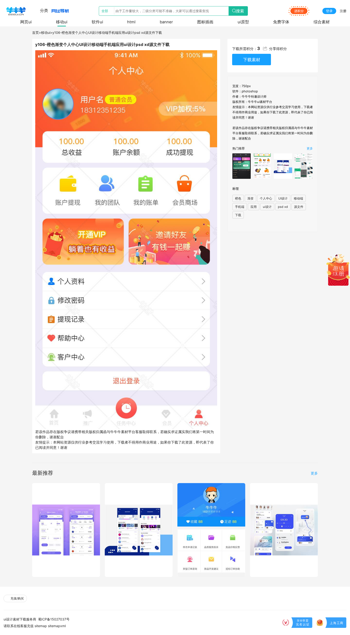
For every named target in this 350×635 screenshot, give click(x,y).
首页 (35, 32)
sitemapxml (57, 626)
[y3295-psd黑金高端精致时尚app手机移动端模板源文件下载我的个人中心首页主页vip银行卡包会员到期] (241, 166)
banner (166, 22)
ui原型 (243, 22)
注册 (343, 11)
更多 (310, 148)
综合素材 (322, 22)
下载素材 (251, 59)
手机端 (239, 207)
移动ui (61, 22)
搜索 (240, 11)
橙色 (238, 198)
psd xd (283, 207)
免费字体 (281, 22)
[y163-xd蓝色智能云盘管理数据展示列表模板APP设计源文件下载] (283, 166)
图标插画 (205, 22)
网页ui (26, 22)
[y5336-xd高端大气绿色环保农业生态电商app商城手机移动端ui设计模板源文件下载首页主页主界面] (262, 166)
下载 (238, 215)
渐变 (250, 198)
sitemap (41, 626)
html (131, 22)
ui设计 (267, 207)
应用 (253, 207)
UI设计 (283, 198)
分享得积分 (278, 48)
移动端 (298, 198)
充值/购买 (17, 598)
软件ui (97, 22)
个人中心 (266, 198)
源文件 (298, 207)
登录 (329, 11)
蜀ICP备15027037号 (54, 619)
